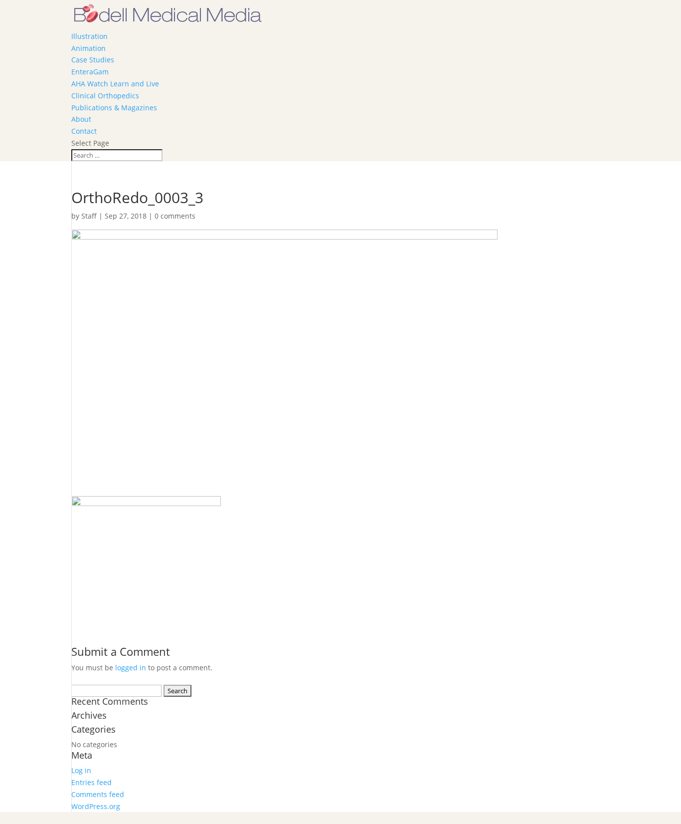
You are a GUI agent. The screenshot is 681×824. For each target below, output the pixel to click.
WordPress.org (95, 806)
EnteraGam (90, 71)
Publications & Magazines (114, 107)
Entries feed (91, 782)
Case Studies (92, 59)
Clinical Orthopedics (105, 95)
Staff (89, 216)
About (81, 119)
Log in (81, 770)
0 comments (175, 216)
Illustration (89, 36)
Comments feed (97, 794)
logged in (130, 667)
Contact (84, 131)
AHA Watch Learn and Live (115, 83)
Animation (88, 48)
